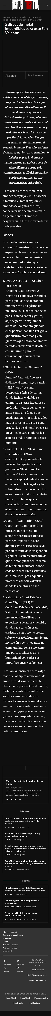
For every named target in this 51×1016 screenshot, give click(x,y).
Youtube (20, 971)
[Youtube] (20, 799)
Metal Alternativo (41, 998)
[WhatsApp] (25, 83)
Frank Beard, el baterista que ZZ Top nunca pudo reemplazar (22, 834)
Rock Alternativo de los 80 (37, 975)
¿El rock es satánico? (37, 980)
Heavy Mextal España (13, 907)
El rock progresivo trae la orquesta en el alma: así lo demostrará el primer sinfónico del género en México (25, 848)
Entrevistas (9, 870)
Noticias (15, 17)
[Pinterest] (19, 83)
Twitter (6, 971)
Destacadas (10, 827)
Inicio (6, 17)
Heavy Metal (11, 998)
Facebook (7, 964)
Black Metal (25, 998)
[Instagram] (18, 961)
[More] (31, 83)
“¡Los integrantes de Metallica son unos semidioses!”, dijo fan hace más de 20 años (25, 889)
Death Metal (18, 1003)
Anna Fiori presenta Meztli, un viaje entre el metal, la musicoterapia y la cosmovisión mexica (25, 863)
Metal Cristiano (34, 1003)
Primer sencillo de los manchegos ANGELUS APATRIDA (21, 914)
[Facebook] (7, 83)
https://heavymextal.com (14, 788)
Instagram (20, 964)
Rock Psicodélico (37, 970)
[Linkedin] (15, 799)
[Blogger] (7, 799)
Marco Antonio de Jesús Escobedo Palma (24, 782)
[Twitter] (13, 83)
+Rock (7, 840)
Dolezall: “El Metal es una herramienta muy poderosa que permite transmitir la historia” (25, 821)
